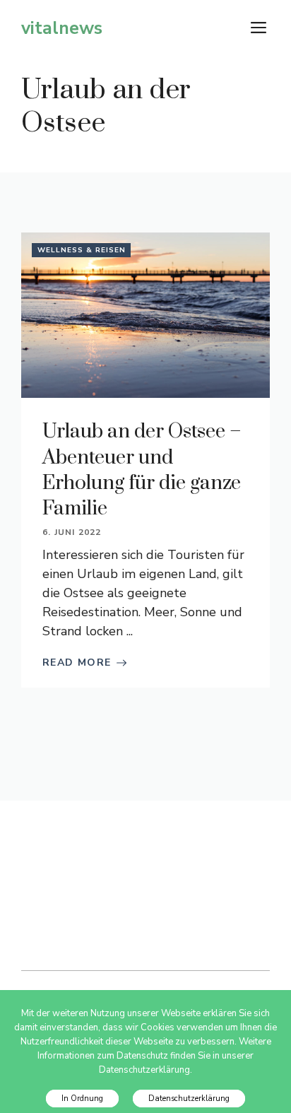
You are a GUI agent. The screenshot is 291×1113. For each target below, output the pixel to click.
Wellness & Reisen (81, 250)
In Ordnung (82, 1098)
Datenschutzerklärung (189, 1098)
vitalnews (61, 28)
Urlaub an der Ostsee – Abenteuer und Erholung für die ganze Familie (142, 470)
